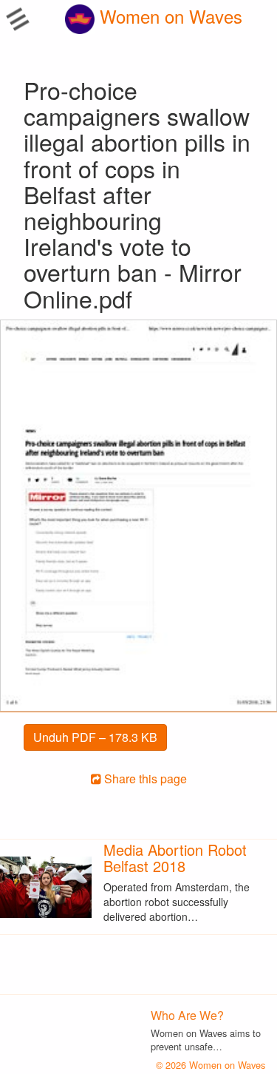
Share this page (144, 778)
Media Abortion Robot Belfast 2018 (175, 858)
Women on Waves (168, 16)
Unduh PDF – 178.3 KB (95, 737)
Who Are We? (187, 1015)
